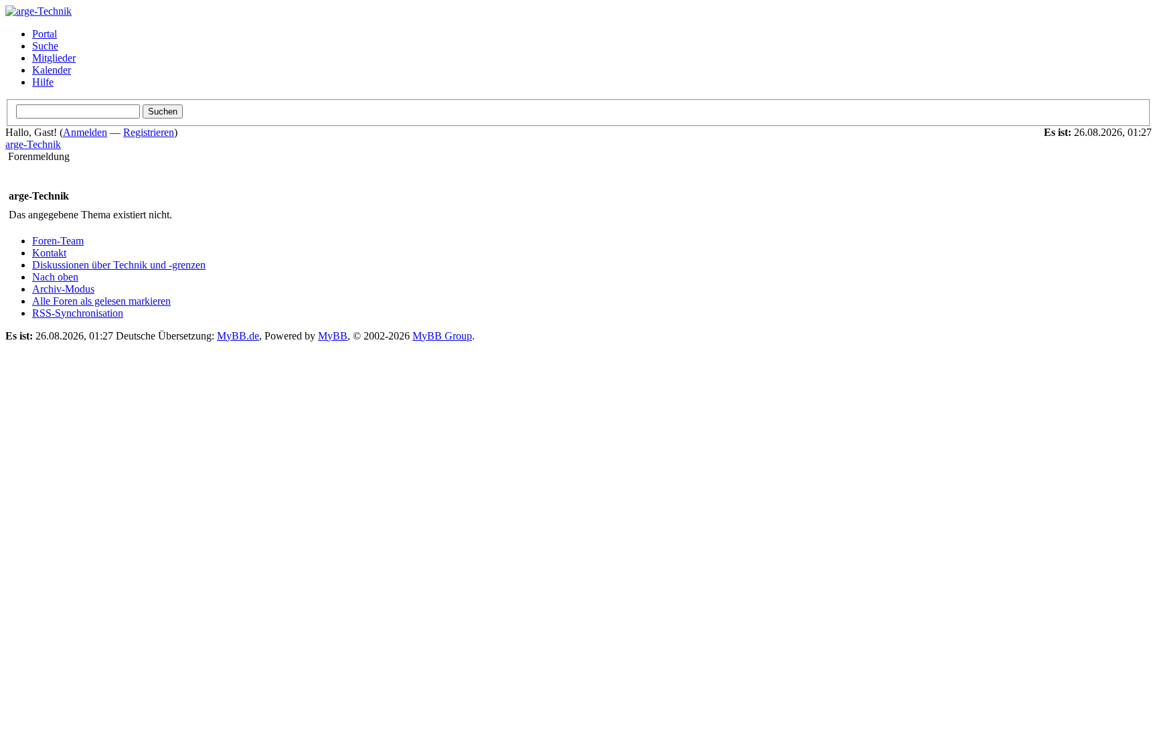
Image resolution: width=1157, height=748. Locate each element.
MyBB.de (238, 336)
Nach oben (55, 277)
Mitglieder (54, 58)
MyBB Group (442, 336)
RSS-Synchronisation (77, 313)
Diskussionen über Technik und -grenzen (119, 265)
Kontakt (49, 252)
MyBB (333, 336)
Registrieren (148, 132)
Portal (44, 34)
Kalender (51, 70)
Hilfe (43, 82)
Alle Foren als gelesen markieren (101, 301)
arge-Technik (33, 144)
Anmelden (85, 132)
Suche (45, 46)
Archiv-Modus (63, 289)
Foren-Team (58, 240)
